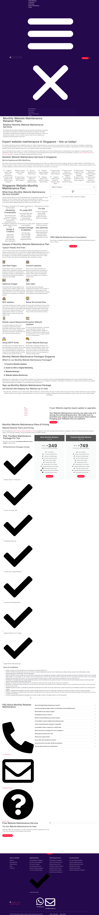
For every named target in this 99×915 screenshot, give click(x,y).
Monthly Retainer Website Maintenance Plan (24, 431)
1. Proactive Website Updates (15, 364)
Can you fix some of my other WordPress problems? (48, 743)
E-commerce (31, 110)
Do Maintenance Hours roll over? (43, 714)
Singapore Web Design (25, 914)
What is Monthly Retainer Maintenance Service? (47, 705)
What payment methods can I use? (44, 733)
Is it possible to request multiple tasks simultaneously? (49, 721)
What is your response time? (42, 736)
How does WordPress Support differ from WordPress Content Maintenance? (55, 708)
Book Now (49, 476)
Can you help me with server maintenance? (46, 746)
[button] (50, 58)
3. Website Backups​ (11, 371)
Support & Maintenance (33, 5)
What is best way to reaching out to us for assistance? (49, 730)
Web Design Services (55, 858)
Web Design (31, 112)
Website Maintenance (37, 914)
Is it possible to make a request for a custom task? (48, 727)
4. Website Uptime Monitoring (15, 375)
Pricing (30, 7)
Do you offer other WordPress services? (45, 740)
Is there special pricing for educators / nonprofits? (48, 724)
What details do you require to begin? (45, 711)
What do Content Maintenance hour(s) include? (47, 718)
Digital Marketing (32, 108)
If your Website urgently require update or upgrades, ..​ (73, 409)
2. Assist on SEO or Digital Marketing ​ (18, 368)
